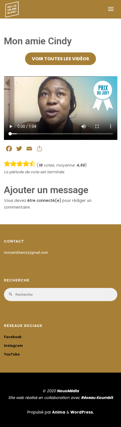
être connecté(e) (44, 200)
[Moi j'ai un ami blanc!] (12, 9)
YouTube (12, 354)
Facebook (12, 336)
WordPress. (82, 412)
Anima (58, 412)
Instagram (13, 345)
